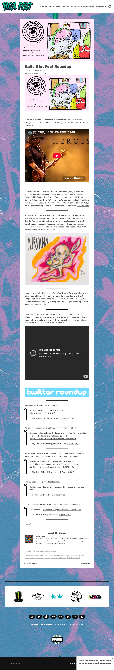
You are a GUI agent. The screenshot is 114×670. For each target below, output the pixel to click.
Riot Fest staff (83, 206)
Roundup (52, 551)
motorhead (40, 558)
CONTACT (56, 624)
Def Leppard (49, 555)
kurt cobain (70, 555)
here (31, 125)
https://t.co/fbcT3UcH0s (40, 439)
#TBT (32, 410)
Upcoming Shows (86, 6)
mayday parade (30, 558)
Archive (34, 551)
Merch (74, 6)
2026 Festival (62, 6)
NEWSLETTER (37, 624)
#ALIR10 (59, 410)
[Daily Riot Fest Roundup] (57, 40)
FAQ (48, 624)
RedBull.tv (57, 194)
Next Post (85, 563)
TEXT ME (79, 624)
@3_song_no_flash (41, 467)
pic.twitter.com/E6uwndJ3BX (68, 509)
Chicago (41, 551)
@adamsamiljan (58, 433)
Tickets (43, 6)
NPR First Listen (46, 293)
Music (47, 551)
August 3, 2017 (68, 418)
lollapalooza (79, 555)
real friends (62, 558)
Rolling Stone (30, 215)
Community (101, 6)
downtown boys (60, 555)
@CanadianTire (49, 509)
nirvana (47, 558)
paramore (54, 558)
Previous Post (31, 563)
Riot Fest (43, 73)
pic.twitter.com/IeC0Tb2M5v (62, 467)
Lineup (52, 6)
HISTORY (68, 624)
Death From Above (37, 555)
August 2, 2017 (65, 514)
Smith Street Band (73, 558)
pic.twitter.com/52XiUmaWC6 (63, 439)
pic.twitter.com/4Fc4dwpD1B (42, 413)
